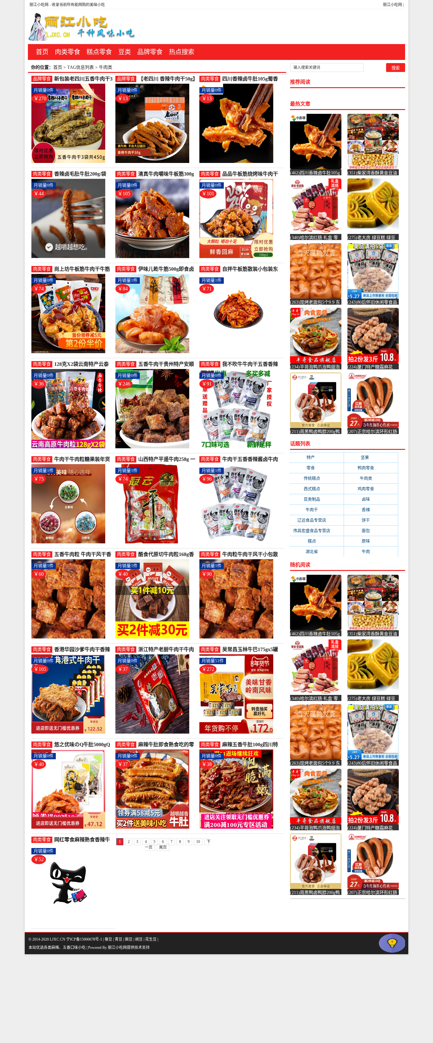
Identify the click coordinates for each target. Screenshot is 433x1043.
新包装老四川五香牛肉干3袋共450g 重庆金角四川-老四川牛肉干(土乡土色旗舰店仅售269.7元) (83, 79)
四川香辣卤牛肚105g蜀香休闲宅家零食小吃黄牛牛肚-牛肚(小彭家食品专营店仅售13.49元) (251, 79)
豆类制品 (317, 499)
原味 (371, 541)
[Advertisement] (190, 998)
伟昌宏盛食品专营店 (316, 530)
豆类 (124, 52)
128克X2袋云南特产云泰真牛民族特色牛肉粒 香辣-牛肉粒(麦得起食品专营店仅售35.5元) (83, 364)
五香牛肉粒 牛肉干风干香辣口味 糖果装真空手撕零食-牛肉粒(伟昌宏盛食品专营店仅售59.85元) (83, 555)
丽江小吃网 (392, 5)
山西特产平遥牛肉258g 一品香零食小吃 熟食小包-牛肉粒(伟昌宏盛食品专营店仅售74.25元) (167, 460)
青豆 (118, 939)
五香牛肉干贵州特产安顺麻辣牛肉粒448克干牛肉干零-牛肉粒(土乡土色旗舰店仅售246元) (167, 364)
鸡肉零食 (371, 488)
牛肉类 (371, 478)
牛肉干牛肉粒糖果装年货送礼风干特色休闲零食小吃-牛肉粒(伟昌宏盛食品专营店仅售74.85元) (83, 460)
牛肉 (371, 551)
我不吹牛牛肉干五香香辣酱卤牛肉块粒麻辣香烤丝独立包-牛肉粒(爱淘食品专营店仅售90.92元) (251, 364)
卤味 (371, 499)
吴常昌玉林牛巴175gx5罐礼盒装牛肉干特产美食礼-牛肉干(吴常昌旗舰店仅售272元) (251, 650)
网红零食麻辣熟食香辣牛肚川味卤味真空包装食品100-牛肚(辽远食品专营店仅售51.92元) (82, 840)
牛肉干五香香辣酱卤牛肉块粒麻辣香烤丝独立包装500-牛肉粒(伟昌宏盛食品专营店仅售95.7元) (250, 460)
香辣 (371, 509)
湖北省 (317, 551)
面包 (371, 530)
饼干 (371, 520)
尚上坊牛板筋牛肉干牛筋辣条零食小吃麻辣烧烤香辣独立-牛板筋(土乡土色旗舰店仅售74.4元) (83, 269)
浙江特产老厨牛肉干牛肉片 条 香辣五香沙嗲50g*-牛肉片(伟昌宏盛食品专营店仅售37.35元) (167, 650)
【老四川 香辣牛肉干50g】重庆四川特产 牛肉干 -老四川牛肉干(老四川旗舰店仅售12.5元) (167, 79)
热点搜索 (181, 52)
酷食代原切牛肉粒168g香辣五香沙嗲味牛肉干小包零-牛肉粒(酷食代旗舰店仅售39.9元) (167, 555)
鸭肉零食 (371, 467)
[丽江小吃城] (82, 26)
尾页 (163, 847)
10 (198, 841)
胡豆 (139, 939)
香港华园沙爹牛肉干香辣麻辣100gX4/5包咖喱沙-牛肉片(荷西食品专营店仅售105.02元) (83, 650)
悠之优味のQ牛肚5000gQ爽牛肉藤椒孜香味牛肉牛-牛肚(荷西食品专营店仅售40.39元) (83, 745)
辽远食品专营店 (316, 520)
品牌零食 (150, 52)
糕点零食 (99, 52)
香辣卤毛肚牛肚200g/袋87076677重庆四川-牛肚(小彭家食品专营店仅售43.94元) (83, 174)
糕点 (317, 541)
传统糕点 (317, 478)
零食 (317, 467)
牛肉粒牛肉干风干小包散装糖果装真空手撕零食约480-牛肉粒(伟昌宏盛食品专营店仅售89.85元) (250, 555)
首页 (42, 52)
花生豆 (151, 939)
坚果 (371, 457)
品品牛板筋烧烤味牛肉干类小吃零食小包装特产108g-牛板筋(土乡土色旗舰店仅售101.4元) (251, 174)
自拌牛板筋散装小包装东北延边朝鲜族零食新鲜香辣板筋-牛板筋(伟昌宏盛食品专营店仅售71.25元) (251, 269)
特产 (317, 457)
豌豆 (128, 939)
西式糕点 (317, 488)
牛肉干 (317, 509)
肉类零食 (67, 52)
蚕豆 (108, 939)
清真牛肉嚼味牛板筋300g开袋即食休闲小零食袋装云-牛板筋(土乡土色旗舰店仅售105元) (167, 174)
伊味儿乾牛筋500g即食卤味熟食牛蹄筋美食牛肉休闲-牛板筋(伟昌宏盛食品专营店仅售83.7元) (167, 269)
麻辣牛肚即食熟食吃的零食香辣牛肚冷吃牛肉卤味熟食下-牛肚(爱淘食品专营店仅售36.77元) (167, 745)
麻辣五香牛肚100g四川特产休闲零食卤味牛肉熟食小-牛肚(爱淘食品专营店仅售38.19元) (251, 745)
